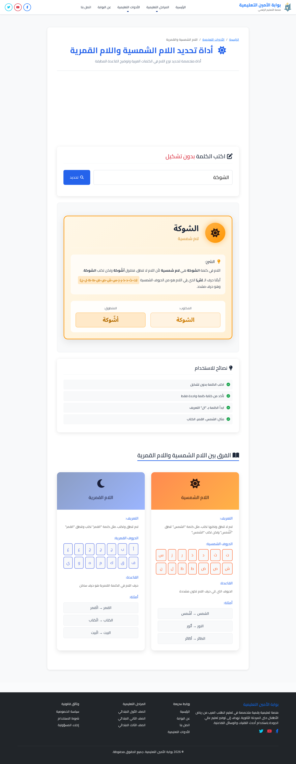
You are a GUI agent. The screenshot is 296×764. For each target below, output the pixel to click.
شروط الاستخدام (68, 718)
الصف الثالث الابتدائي (132, 725)
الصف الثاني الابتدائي (132, 718)
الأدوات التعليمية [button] (128, 7)
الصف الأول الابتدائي (132, 711)
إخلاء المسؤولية (68, 725)
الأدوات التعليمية (213, 39)
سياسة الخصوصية (67, 711)
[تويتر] (8, 7)
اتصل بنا (86, 7)
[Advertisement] (148, 109)
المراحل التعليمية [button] (157, 7)
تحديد (74, 177)
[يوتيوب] (18, 7)
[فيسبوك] (27, 7)
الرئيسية (181, 7)
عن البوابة (104, 7)
